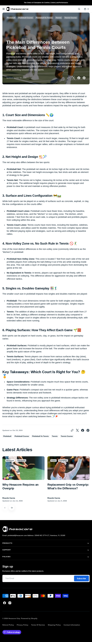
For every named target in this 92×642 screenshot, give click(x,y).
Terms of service (38, 625)
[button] (3, 9)
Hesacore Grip (14, 618)
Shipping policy (54, 625)
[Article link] (23, 479)
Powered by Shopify (29, 618)
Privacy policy (22, 625)
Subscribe (81, 578)
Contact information (72, 625)
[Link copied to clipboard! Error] (68, 78)
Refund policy (8, 625)
